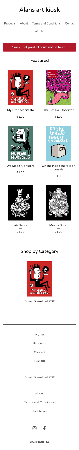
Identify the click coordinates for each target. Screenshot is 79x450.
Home (39, 334)
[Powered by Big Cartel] (39, 441)
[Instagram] (35, 428)
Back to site (40, 411)
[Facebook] (44, 428)
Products (10, 23)
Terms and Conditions (46, 23)
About (24, 23)
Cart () (39, 30)
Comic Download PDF (39, 377)
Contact (70, 23)
